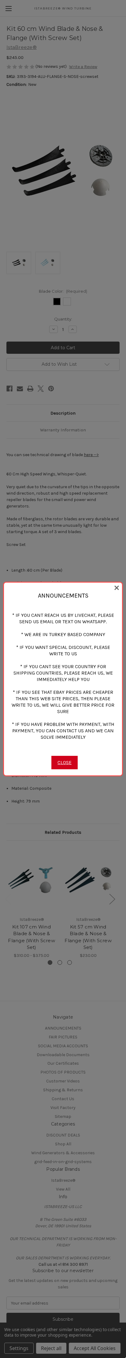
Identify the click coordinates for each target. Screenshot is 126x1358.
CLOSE (64, 762)
